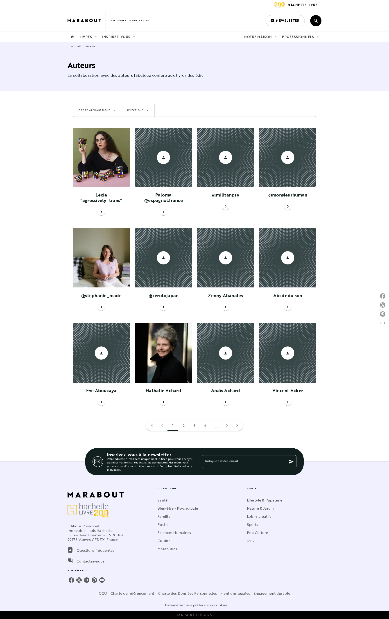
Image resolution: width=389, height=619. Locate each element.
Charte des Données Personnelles (187, 593)
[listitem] (71, 580)
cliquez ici (113, 470)
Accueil (76, 46)
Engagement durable (271, 593)
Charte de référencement (132, 593)
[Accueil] (86, 20)
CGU (103, 593)
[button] (285, 20)
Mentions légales (235, 593)
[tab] (72, 37)
